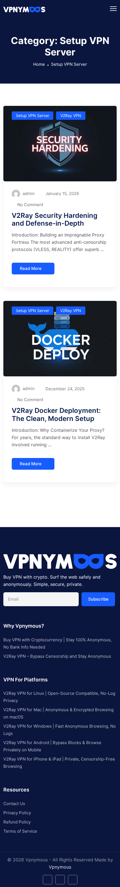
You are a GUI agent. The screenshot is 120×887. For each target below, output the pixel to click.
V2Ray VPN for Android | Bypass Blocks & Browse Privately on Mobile (52, 746)
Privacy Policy (17, 812)
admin (28, 193)
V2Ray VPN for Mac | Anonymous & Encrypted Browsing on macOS (58, 713)
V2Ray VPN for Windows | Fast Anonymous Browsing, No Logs (59, 729)
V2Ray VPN (70, 115)
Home (39, 64)
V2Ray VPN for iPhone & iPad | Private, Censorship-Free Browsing (59, 762)
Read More (31, 268)
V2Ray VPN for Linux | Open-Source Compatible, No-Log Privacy (59, 697)
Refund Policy (17, 822)
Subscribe (98, 599)
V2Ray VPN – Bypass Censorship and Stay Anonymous (57, 656)
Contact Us (14, 803)
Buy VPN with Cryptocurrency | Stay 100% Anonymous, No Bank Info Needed (57, 643)
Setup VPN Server (69, 64)
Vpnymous (60, 867)
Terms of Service (20, 831)
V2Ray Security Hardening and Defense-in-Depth (54, 219)
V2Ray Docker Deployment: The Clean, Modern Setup (56, 414)
